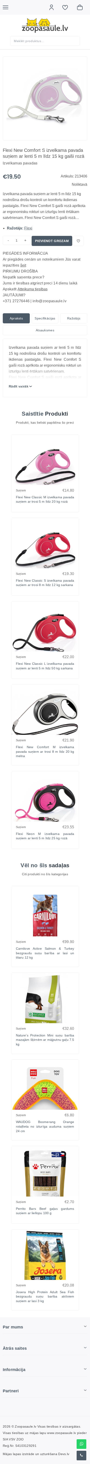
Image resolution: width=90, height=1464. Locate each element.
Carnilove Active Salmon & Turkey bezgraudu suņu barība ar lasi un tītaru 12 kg (45, 953)
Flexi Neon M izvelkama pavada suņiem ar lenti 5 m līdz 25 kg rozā (45, 836)
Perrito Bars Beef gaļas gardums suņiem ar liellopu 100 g (45, 1211)
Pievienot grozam (52, 241)
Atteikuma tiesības (33, 289)
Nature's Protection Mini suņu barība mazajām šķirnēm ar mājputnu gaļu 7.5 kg (45, 1039)
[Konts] (54, 7)
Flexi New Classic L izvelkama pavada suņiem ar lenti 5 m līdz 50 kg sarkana (45, 666)
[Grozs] (82, 7)
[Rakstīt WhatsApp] (81, 1444)
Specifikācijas (45, 318)
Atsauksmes (45, 330)
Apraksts (16, 318)
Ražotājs (74, 318)
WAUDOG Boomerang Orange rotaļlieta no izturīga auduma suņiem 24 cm (45, 1126)
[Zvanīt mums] (81, 1455)
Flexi (28, 228)
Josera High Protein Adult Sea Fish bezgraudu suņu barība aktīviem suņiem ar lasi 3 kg (45, 1296)
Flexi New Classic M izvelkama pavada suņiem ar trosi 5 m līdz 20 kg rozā (45, 499)
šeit (23, 265)
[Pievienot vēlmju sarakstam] (78, 241)
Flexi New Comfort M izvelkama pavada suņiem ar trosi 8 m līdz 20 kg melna (45, 751)
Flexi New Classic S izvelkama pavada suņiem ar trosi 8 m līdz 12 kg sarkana (45, 583)
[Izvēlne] (8, 7)
